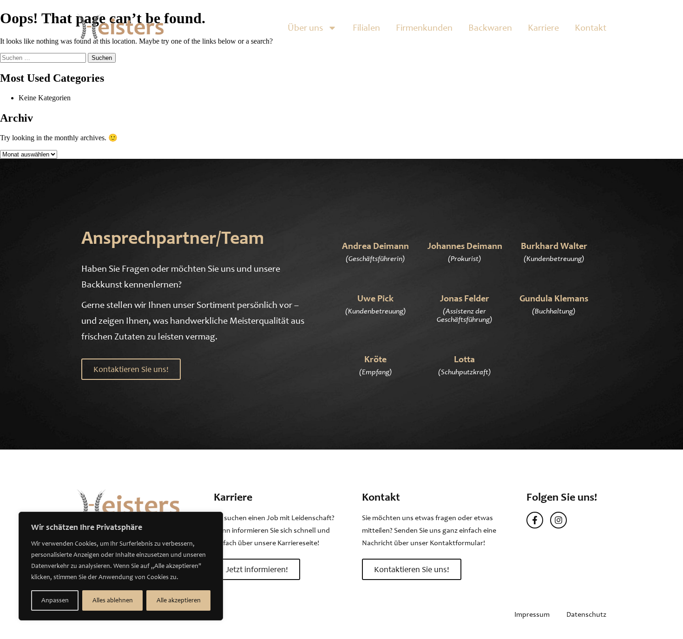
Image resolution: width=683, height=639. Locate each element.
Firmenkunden (424, 27)
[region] (121, 566)
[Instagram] (558, 520)
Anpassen (55, 600)
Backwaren (490, 27)
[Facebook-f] (534, 520)
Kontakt (590, 27)
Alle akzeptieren (179, 600)
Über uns (305, 27)
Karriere (543, 27)
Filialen (366, 27)
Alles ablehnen (112, 600)
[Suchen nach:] (44, 57)
